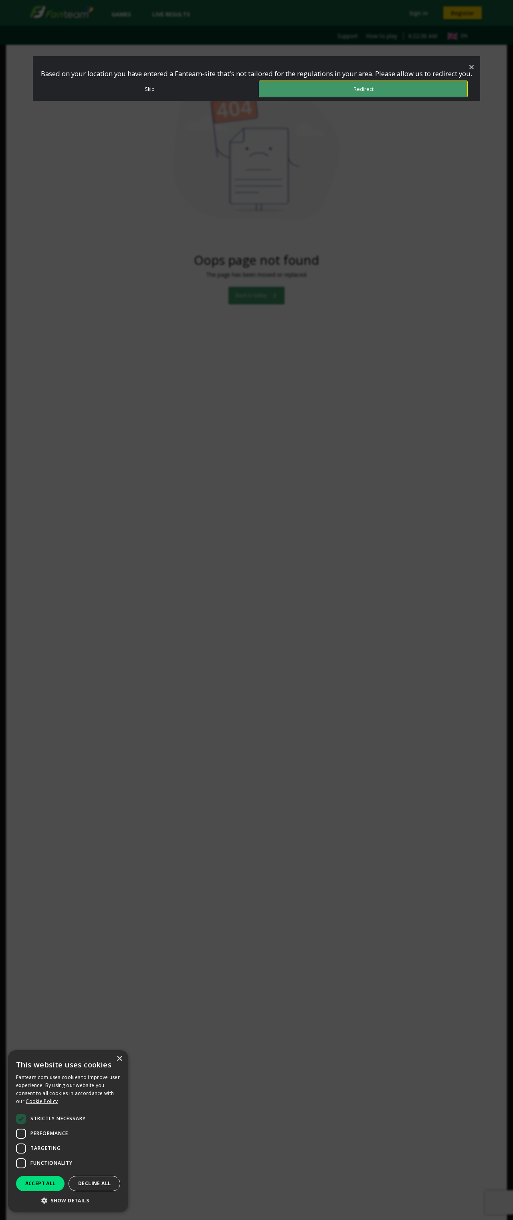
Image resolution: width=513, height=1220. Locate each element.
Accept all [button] (40, 1183)
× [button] (119, 1059)
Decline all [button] (94, 1183)
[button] (68, 1200)
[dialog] (68, 1131)
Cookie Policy (42, 1101)
